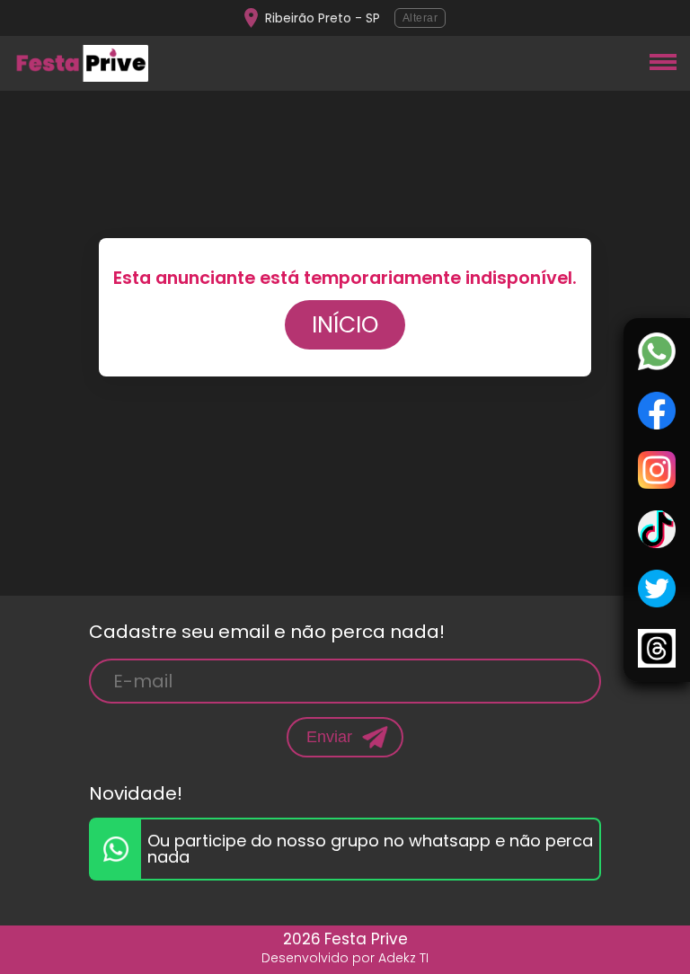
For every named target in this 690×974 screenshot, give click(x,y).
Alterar (420, 18)
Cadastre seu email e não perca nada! (267, 632)
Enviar (329, 737)
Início (345, 325)
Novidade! (135, 793)
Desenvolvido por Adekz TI (345, 958)
